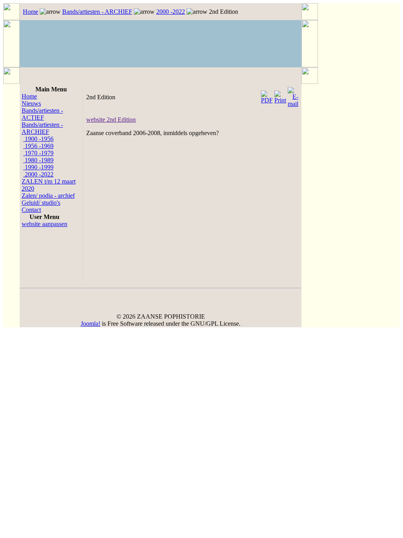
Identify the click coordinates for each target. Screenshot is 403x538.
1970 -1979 (38, 153)
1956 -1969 (38, 146)
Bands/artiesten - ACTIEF (42, 114)
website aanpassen (44, 224)
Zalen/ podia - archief (48, 195)
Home (30, 11)
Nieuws (31, 103)
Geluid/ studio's (41, 202)
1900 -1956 (38, 138)
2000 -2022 (170, 11)
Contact (31, 209)
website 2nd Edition (111, 119)
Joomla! (90, 323)
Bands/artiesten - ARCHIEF (97, 11)
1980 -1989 (38, 160)
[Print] (280, 95)
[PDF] (267, 95)
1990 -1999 (38, 167)
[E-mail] (293, 95)
